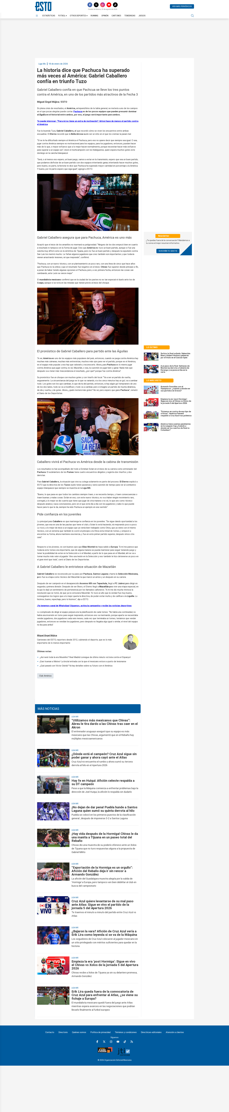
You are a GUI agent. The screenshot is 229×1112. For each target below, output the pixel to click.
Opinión (104, 16)
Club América (45, 676)
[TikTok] (115, 4)
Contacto (49, 1032)
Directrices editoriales (151, 1032)
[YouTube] (109, 4)
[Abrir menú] (37, 15)
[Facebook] (89, 4)
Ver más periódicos (182, 6)
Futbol (62, 16)
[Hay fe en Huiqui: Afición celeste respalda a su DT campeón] (53, 786)
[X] (96, 4)
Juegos (142, 16)
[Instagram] (102, 4)
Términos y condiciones (126, 1032)
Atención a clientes (175, 1032)
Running (94, 16)
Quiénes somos (79, 1032)
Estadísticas (48, 16)
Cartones (116, 16)
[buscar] (192, 15)
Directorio (63, 1032)
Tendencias (129, 16)
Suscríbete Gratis (168, 251)
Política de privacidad (100, 1032)
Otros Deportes (78, 16)
